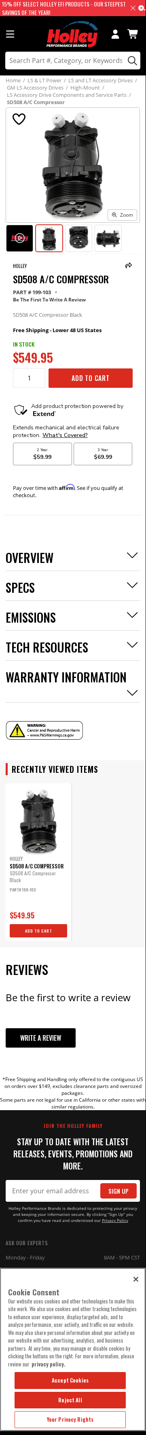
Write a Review (40, 1038)
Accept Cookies (70, 1380)
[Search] (131, 60)
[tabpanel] (38, 862)
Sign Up (118, 1191)
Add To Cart (91, 378)
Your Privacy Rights (70, 1419)
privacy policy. (49, 1364)
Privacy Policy (115, 1220)
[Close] (136, 1279)
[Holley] (73, 34)
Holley (20, 265)
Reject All (70, 1400)
